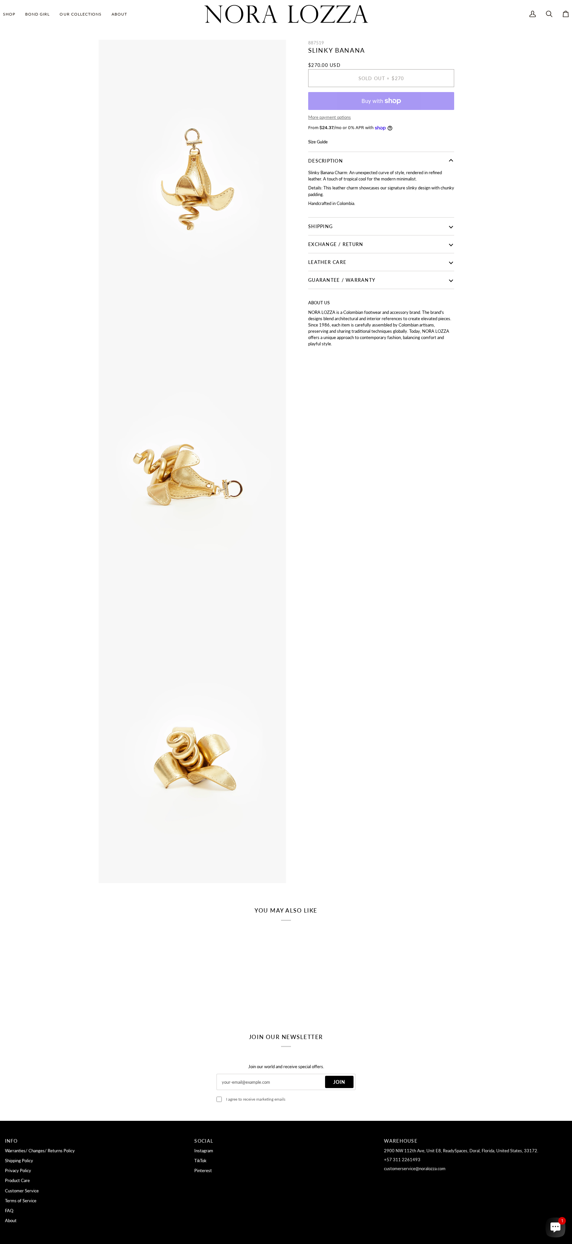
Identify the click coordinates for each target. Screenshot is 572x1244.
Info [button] (11, 1141)
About (11, 1220)
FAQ (9, 1210)
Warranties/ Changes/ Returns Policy (40, 1150)
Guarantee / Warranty (341, 280)
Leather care (327, 262)
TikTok (200, 1160)
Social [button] (203, 1141)
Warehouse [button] (400, 1141)
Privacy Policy (18, 1170)
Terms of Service (20, 1200)
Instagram (203, 1150)
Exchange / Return (335, 244)
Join (339, 1082)
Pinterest (203, 1170)
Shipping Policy (19, 1160)
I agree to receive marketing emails (255, 1099)
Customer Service (22, 1190)
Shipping (320, 226)
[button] (11, 14)
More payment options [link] (329, 117)
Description (325, 161)
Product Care (17, 1180)
